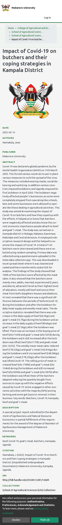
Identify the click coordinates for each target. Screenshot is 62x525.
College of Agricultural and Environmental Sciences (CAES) (34, 28)
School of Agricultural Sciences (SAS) (28, 32)
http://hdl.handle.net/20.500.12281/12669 (25, 479)
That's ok (44, 520)
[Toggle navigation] (57, 17)
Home (11, 28)
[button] (40, 18)
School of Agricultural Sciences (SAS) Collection (28, 35)
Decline (16, 520)
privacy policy (41, 508)
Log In (47, 17)
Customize (7, 513)
